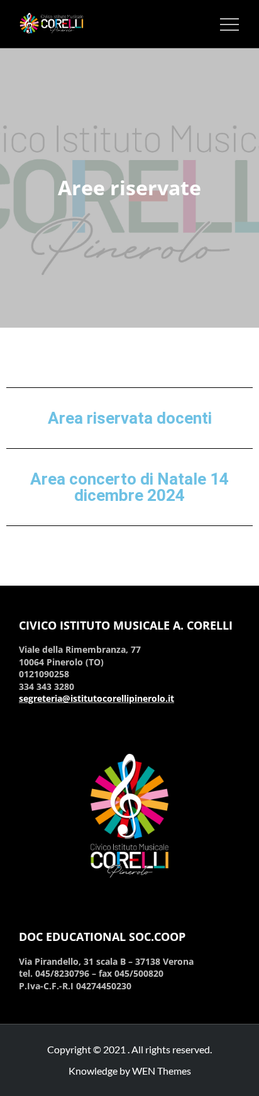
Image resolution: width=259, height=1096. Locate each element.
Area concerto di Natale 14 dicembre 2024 (129, 487)
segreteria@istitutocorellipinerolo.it (96, 698)
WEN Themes (161, 1071)
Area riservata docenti (130, 418)
